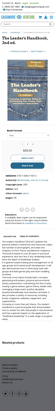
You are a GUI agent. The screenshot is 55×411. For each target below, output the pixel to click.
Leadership (15, 32)
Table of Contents (29, 236)
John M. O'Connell (39, 180)
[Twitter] (5, 393)
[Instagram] (19, 393)
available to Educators (36, 223)
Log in (25, 3)
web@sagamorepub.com (37, 6)
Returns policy (10, 365)
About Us (7, 382)
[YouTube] (26, 393)
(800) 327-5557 (12, 6)
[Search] (50, 24)
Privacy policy (9, 368)
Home (4, 32)
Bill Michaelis (23, 180)
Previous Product (19, 51)
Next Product (37, 51)
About (18, 3)
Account (34, 3)
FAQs (5, 376)
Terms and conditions (14, 371)
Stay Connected (14, 9)
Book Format (14, 130)
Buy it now (27, 165)
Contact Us (7, 3)
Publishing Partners (12, 379)
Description (10, 236)
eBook (26, 193)
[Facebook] (12, 393)
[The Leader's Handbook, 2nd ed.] (27, 90)
